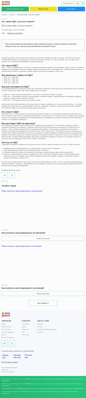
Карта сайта (25, 335)
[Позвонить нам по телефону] (78, 3)
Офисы (24, 327)
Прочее (4, 335)
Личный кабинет (68, 3)
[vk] (4, 343)
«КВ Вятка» (9, 388)
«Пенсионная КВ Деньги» (13, 383)
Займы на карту (43, 9)
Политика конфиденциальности (47, 329)
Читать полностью (43, 238)
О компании (25, 324)
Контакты (40, 332)
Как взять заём (6, 329)
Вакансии (40, 324)
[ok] (12, 343)
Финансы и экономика (15, 33)
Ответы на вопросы (8, 337)
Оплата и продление (8, 332)
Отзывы (39, 327)
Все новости (43, 303)
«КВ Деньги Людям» (11, 391)
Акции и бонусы (6, 327)
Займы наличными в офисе (15, 9)
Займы (4, 324)
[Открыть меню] (83, 3)
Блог (23, 332)
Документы (25, 329)
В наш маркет (71, 9)
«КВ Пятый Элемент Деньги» (14, 379)
